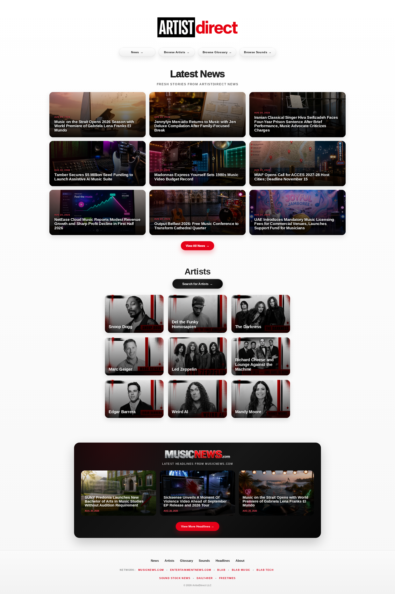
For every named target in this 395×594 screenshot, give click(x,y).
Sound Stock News (174, 578)
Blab (221, 570)
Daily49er (205, 578)
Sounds (204, 560)
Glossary (186, 560)
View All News (197, 245)
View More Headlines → (197, 526)
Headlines (223, 560)
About (240, 560)
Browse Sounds (257, 52)
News (137, 52)
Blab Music (241, 570)
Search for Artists (197, 284)
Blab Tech (265, 570)
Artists (169, 560)
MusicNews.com (151, 570)
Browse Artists (176, 52)
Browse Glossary (217, 52)
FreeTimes (227, 578)
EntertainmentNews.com (190, 570)
